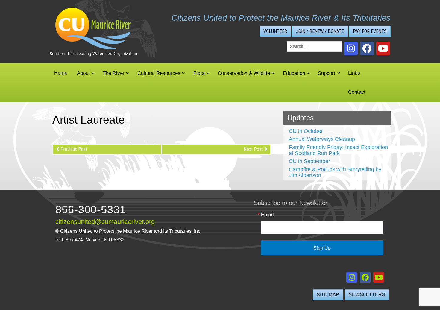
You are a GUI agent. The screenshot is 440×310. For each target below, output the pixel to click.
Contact (356, 92)
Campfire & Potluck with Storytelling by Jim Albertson (335, 172)
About (83, 73)
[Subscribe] (383, 48)
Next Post (253, 149)
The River (114, 73)
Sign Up (322, 247)
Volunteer (275, 31)
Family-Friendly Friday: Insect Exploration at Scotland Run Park (338, 150)
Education (294, 73)
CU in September (309, 161)
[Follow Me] (351, 48)
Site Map (328, 294)
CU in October (306, 131)
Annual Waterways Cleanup (322, 139)
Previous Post (73, 149)
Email (267, 214)
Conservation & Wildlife (244, 73)
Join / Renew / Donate (320, 31)
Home (60, 73)
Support (326, 73)
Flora (199, 73)
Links (354, 73)
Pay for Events (370, 31)
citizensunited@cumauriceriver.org (105, 222)
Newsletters (366, 294)
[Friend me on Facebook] (367, 48)
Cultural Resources (158, 73)
